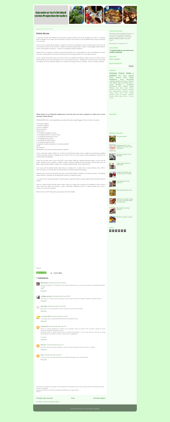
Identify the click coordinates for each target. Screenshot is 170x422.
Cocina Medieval (129, 88)
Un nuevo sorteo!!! (122, 136)
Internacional (113, 86)
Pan (119, 75)
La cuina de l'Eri (45, 316)
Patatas (131, 86)
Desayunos (131, 94)
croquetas (131, 93)
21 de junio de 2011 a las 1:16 (54, 344)
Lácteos (118, 77)
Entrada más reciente (44, 398)
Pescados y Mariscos (128, 81)
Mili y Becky (44, 282)
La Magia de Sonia (46, 296)
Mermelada (130, 79)
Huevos (117, 96)
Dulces (121, 73)
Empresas (111, 96)
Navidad (125, 86)
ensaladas (112, 81)
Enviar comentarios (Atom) (51, 401)
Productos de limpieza (128, 89)
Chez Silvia (44, 306)
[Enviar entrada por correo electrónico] (51, 273)
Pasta (125, 77)
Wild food (121, 83)
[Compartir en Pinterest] (61, 273)
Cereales (131, 91)
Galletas (131, 75)
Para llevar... (118, 89)
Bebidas (115, 83)
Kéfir (119, 86)
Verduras (113, 73)
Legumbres (112, 89)
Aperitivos (118, 81)
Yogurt (126, 93)
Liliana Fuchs (45, 326)
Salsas (121, 96)
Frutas (111, 77)
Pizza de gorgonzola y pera (124, 190)
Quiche (126, 83)
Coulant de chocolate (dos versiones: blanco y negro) (124, 173)
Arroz (122, 79)
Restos (131, 77)
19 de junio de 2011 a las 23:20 (61, 296)
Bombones (125, 91)
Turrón (124, 96)
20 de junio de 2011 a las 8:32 (59, 316)
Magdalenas (113, 79)
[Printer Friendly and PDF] (41, 273)
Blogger (97, 408)
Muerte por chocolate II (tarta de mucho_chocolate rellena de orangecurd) (125, 200)
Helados (111, 93)
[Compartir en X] (58, 273)
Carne (125, 75)
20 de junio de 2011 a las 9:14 (57, 326)
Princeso (43, 344)
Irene (42, 355)
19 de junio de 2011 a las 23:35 (56, 306)
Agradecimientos (117, 91)
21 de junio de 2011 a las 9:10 (52, 355)
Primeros (111, 88)
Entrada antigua (99, 398)
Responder (44, 291)
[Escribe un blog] (56, 273)
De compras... (123, 94)
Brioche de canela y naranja (124, 217)
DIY (128, 96)
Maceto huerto (119, 93)
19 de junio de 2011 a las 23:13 (57, 282)
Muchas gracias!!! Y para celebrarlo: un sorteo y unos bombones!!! (124, 147)
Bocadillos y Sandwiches (125, 84)
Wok (110, 91)
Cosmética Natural (114, 94)
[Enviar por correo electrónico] (54, 273)
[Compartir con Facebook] (59, 273)
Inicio (73, 398)
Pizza (110, 83)
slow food (119, 88)
